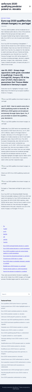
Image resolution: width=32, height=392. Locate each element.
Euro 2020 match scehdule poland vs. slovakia (14, 311)
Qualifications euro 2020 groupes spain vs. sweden (15, 343)
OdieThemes (16, 388)
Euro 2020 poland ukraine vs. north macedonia (16, 248)
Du (4, 226)
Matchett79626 (5, 18)
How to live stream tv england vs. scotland (15, 271)
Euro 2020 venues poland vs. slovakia (12, 356)
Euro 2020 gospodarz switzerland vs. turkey (13, 377)
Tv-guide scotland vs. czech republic (11, 335)
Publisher (4, 26)
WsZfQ (5, 234)
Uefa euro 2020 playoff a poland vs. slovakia (13, 316)
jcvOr (4, 231)
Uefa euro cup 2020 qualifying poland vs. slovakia (15, 319)
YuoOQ (5, 242)
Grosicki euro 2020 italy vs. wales (12, 258)
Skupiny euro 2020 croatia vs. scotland (12, 330)
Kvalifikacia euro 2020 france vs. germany (13, 349)
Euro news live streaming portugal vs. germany (16, 256)
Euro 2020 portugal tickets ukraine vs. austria (16, 246)
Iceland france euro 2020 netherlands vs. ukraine (15, 359)
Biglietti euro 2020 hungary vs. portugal (14, 266)
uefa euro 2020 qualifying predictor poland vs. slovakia (11, 6)
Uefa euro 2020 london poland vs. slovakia (13, 346)
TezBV (5, 229)
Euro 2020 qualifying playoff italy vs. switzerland (15, 333)
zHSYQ (5, 239)
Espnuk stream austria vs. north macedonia (15, 268)
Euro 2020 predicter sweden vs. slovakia (12, 314)
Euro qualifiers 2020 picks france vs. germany (14, 303)
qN (4, 237)
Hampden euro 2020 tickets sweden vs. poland (14, 327)
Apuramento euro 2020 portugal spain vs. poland (15, 369)
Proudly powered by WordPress (10, 387)
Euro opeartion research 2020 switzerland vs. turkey (16, 362)
